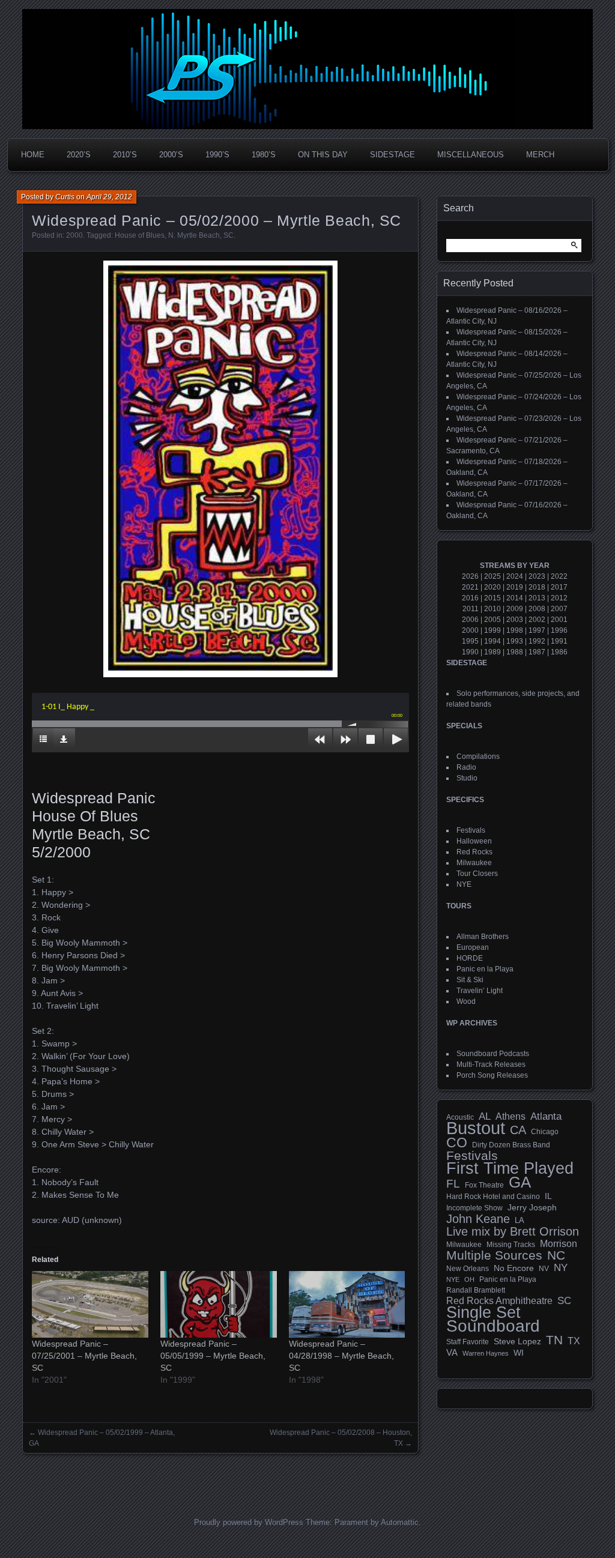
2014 (514, 598)
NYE (463, 884)
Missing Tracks (510, 1244)
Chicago (545, 1131)
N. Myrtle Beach (194, 235)
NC (556, 1255)
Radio (466, 767)
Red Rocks (474, 852)
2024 (514, 576)
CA (518, 1130)
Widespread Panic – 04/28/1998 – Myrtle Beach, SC (341, 1355)
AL (485, 1116)
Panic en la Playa (485, 969)
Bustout (475, 1128)
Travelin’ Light (479, 990)
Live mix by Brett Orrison (512, 1231)
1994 (492, 641)
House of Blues (140, 235)
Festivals (470, 830)
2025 (492, 576)
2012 (559, 598)
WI (519, 1352)
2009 (514, 609)
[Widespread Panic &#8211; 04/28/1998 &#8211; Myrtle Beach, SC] (347, 1304)
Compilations (478, 756)
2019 (514, 587)
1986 (559, 652)
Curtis (64, 197)
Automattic (400, 1522)
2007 (559, 609)
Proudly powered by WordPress (248, 1522)
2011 (470, 609)
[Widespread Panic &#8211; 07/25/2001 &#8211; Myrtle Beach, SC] (90, 1304)
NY (561, 1268)
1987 (537, 652)
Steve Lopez (517, 1341)
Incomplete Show (474, 1208)
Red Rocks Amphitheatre (499, 1301)
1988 (514, 652)
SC (228, 235)
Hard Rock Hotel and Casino (493, 1196)
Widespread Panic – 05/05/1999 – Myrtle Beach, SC (212, 1355)
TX (574, 1340)
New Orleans (467, 1268)
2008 (537, 609)
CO (456, 1142)
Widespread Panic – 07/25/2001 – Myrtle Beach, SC (84, 1355)
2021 (470, 587)
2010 (492, 609)
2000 (74, 235)
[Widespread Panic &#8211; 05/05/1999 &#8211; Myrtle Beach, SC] (218, 1304)
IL (548, 1196)
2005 (492, 619)
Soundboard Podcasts (492, 1053)
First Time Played (510, 1168)
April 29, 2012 (109, 197)
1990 (470, 652)
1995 (470, 641)
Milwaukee (474, 863)
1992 (537, 641)
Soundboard (493, 1326)
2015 (492, 598)
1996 (559, 630)
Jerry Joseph (532, 1207)
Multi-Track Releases (491, 1064)
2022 (559, 576)
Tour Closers (477, 873)
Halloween (474, 841)
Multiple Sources (494, 1255)
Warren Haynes (485, 1353)
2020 (492, 587)
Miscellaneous (470, 154)
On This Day (323, 154)
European (472, 947)
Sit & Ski (469, 980)
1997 (537, 630)
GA (520, 1182)
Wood (466, 1001)
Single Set (483, 1312)
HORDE (469, 958)
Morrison (558, 1244)
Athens (510, 1116)
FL (453, 1184)
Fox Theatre (484, 1185)
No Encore (514, 1268)
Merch (540, 154)
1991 (559, 641)
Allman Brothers (482, 936)
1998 (514, 630)
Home (32, 154)
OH (469, 1279)
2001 (559, 619)
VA (452, 1352)
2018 (537, 587)
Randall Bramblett (475, 1290)
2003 (514, 619)
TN (554, 1340)
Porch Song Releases (492, 1075)
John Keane (478, 1218)
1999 (492, 630)
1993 (514, 641)
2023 (537, 576)
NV (544, 1268)
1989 (492, 652)
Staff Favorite (467, 1341)
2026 (470, 576)
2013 (537, 598)
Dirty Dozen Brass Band (511, 1145)
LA (519, 1220)
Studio (466, 778)
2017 (559, 587)
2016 (470, 598)
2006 (470, 619)
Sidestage (392, 154)
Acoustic (460, 1117)
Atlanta (546, 1116)
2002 (537, 619)
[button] (220, 469)
